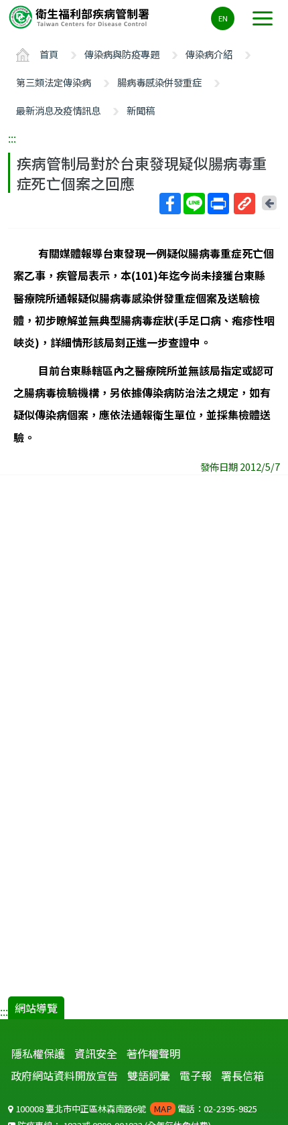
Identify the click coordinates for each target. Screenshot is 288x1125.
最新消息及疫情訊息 (58, 110)
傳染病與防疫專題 (121, 54)
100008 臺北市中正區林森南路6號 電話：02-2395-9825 (135, 1108)
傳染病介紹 (209, 54)
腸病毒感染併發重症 (159, 82)
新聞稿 (141, 110)
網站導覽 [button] (36, 1008)
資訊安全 (95, 1053)
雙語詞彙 (148, 1075)
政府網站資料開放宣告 (64, 1075)
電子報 (195, 1075)
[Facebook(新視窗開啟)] (170, 203)
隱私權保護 (38, 1053)
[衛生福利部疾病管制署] (80, 16)
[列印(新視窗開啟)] (218, 203)
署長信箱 (242, 1075)
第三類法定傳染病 (53, 82)
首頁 (49, 54)
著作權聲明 (153, 1053)
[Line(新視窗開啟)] (194, 203)
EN (223, 18)
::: (12, 138)
